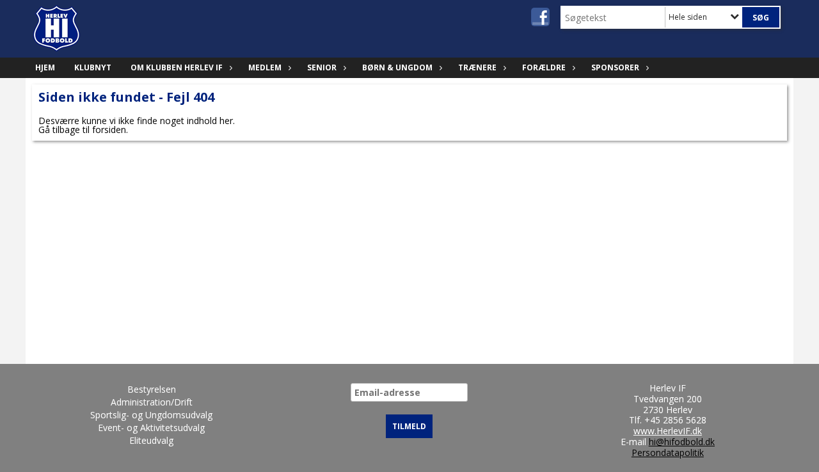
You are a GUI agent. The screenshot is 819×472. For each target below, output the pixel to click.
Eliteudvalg (151, 440)
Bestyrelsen (151, 389)
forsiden (109, 129)
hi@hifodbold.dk (682, 442)
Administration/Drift (152, 402)
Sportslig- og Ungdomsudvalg (151, 415)
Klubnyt (92, 67)
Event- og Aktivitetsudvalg (151, 427)
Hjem (45, 67)
